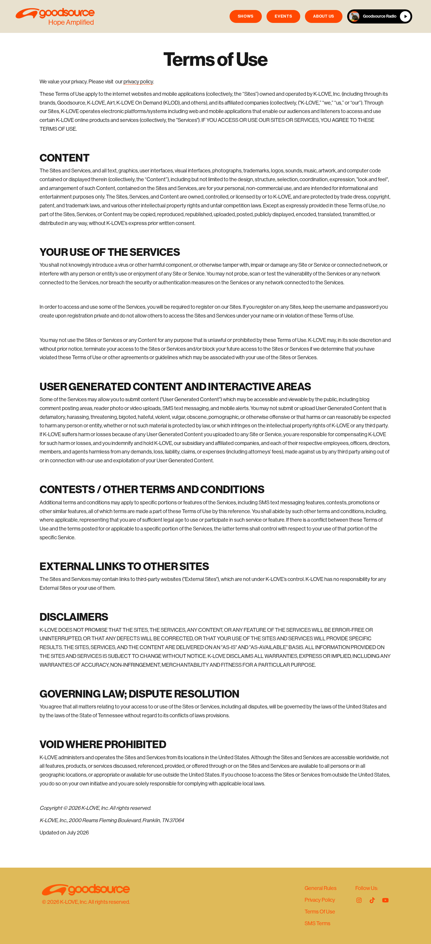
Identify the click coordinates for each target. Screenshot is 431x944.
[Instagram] (359, 900)
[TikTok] (372, 900)
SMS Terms (317, 923)
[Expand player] (354, 16)
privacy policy (138, 82)
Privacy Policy (320, 900)
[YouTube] (385, 900)
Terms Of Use (320, 912)
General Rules (321, 888)
